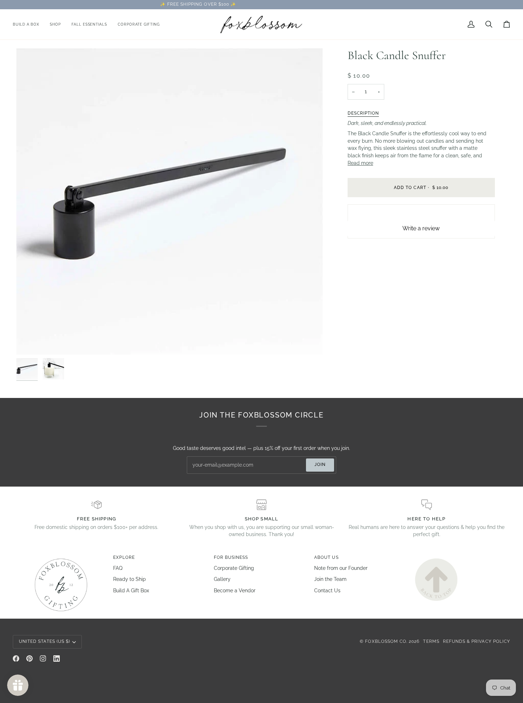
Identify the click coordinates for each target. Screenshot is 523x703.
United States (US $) (44, 641)
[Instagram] (43, 658)
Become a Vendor (234, 590)
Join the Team (330, 579)
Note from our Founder (341, 568)
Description (363, 113)
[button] (55, 24)
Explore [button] (123, 557)
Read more (360, 163)
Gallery (222, 579)
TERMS (431, 641)
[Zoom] (29, 341)
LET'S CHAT (327, 4)
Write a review (421, 228)
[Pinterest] (29, 658)
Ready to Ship (129, 579)
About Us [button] (326, 557)
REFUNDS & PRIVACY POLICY (476, 641)
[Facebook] (16, 658)
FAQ (117, 568)
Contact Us (327, 590)
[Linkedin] (56, 658)
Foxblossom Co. (386, 641)
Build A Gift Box (131, 590)
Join (320, 464)
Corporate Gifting (234, 568)
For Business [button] (231, 557)
